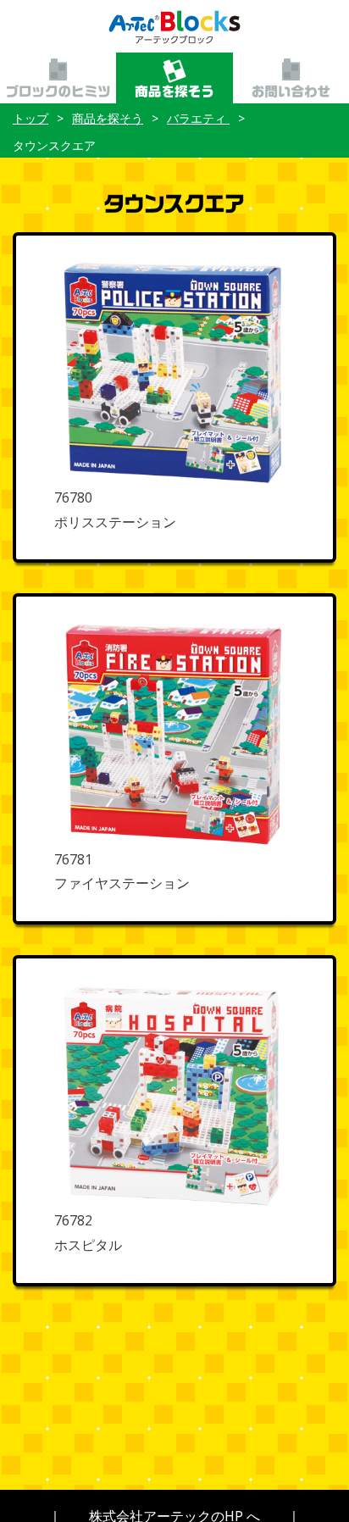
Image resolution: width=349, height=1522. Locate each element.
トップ (30, 118)
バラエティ (198, 118)
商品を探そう (107, 118)
